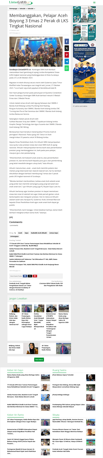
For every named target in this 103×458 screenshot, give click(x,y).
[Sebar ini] (67, 41)
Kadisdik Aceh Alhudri (39, 233)
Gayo (26, 233)
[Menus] (94, 3)
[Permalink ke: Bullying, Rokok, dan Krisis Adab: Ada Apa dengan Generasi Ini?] (14, 308)
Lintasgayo (14, 236)
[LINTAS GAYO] (20, 3)
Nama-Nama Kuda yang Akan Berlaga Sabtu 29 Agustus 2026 (63, 318)
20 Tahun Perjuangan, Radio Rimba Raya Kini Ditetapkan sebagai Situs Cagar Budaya (27, 320)
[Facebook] (25, 276)
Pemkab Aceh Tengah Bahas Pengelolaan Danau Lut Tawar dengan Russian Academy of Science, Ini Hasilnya (20, 285)
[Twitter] (30, 276)
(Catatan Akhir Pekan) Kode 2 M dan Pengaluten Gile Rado (51, 283)
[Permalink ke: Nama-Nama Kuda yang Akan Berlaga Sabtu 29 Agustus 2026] (64, 308)
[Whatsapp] (67, 68)
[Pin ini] (67, 55)
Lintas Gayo (53, 233)
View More (39, 360)
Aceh (20, 233)
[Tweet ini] (67, 48)
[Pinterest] (35, 276)
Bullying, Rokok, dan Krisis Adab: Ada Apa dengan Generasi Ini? (14, 350)
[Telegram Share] (67, 61)
